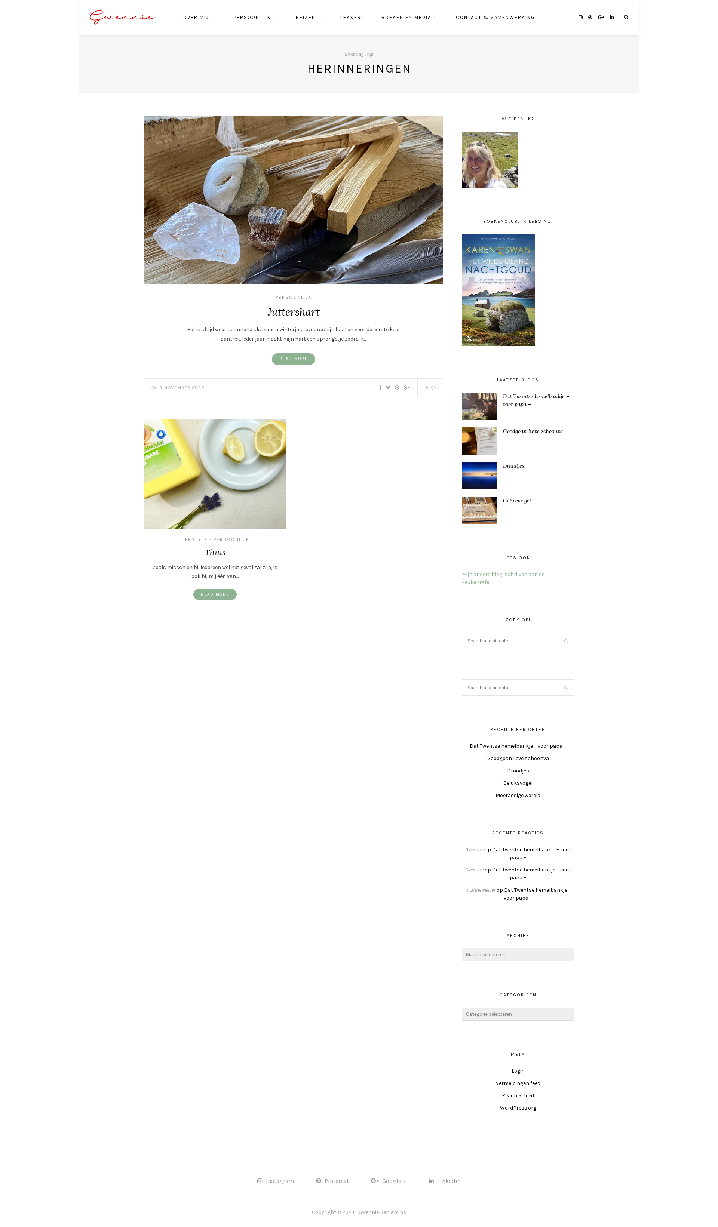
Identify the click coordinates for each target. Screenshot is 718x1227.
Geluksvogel (517, 500)
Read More (293, 358)
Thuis (215, 552)
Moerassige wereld (517, 795)
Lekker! (351, 17)
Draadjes (513, 465)
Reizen (306, 17)
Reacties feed (518, 1095)
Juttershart (294, 312)
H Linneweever (480, 890)
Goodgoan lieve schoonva (533, 431)
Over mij (196, 17)
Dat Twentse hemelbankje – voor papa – (518, 746)
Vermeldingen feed (518, 1083)
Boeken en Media (406, 17)
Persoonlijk (252, 17)
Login (518, 1071)
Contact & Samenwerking (495, 17)
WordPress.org (518, 1108)
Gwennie (122, 17)
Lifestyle (194, 539)
